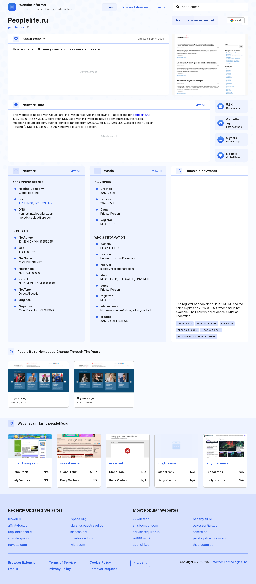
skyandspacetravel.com (88, 525)
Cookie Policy (100, 562)
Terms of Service (62, 562)
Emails (160, 7)
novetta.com (17, 545)
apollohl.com (142, 545)
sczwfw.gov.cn (19, 538)
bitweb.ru (15, 519)
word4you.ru (70, 463)
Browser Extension (134, 7)
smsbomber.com (145, 525)
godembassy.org (24, 463)
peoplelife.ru (17, 27)
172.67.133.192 (43, 203)
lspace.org (78, 519)
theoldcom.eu (203, 545)
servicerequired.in (146, 532)
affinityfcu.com (19, 525)
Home (109, 7)
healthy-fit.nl (202, 519)
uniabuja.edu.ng (82, 538)
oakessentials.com (206, 525)
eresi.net (116, 463)
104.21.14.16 (26, 203)
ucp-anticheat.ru (20, 532)
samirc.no (200, 532)
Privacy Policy (60, 569)
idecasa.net (78, 532)
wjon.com (77, 545)
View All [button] (200, 104)
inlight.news (167, 463)
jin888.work (142, 538)
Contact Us (140, 563)
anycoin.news (217, 463)
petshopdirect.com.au (209, 538)
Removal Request (103, 569)
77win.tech (141, 519)
